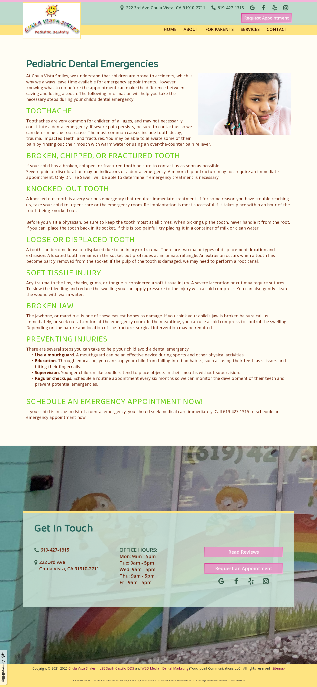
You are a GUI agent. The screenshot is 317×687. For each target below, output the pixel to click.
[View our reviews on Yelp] (274, 8)
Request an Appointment (243, 568)
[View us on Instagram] (286, 8)
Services (250, 29)
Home (170, 29)
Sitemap (278, 668)
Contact (277, 29)
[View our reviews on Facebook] (263, 8)
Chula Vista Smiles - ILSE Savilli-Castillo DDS (101, 668)
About (191, 29)
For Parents (219, 29)
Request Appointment (266, 18)
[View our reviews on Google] (252, 8)
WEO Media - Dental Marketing (165, 668)
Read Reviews (243, 552)
